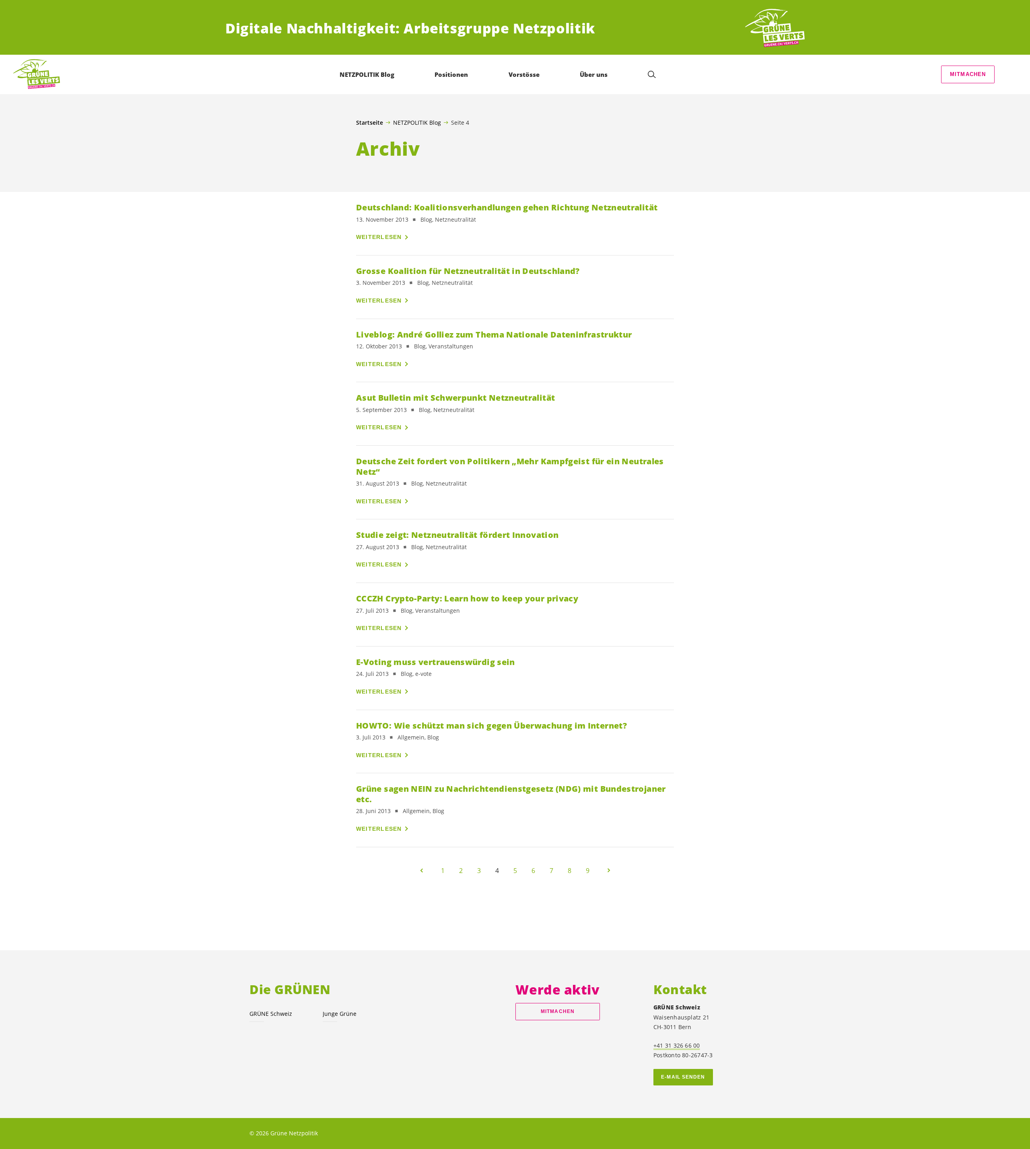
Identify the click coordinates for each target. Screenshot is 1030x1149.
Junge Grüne (339, 1013)
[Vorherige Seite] (421, 870)
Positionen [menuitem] (451, 74)
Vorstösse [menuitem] (524, 74)
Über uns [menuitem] (594, 74)
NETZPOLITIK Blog (417, 122)
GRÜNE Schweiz (270, 1013)
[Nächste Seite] (609, 870)
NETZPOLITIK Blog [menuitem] (367, 74)
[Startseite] (775, 28)
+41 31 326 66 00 (676, 1045)
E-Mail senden (683, 1077)
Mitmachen (968, 74)
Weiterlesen (379, 237)
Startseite (369, 123)
